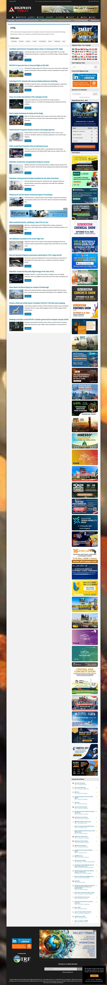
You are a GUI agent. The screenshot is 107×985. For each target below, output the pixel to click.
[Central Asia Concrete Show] (85, 670)
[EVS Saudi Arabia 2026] (85, 654)
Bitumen (93, 17)
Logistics (28, 41)
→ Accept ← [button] (94, 975)
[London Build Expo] (85, 605)
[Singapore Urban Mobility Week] (85, 523)
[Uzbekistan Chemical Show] (85, 228)
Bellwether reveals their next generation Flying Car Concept (29, 162)
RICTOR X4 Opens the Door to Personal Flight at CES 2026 (29, 65)
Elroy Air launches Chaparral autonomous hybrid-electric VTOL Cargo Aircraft (35, 255)
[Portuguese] (81, 56)
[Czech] (87, 49)
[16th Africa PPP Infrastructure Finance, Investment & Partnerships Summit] (85, 555)
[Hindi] (93, 51)
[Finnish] (79, 51)
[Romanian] (87, 56)
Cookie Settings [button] (91, 979)
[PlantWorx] (85, 768)
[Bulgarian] (79, 49)
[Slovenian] (96, 56)
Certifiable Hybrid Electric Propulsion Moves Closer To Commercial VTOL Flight (36, 49)
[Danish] (90, 49)
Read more (27, 60)
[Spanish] (73, 59)
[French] (81, 51)
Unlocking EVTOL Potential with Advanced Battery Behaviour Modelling (33, 81)
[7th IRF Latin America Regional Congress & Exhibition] (85, 212)
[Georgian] (84, 51)
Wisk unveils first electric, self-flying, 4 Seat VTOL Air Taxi (28, 222)
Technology (61, 17)
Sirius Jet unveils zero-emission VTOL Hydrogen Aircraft (28, 97)
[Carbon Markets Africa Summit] (85, 408)
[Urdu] (87, 59)
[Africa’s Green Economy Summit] (85, 686)
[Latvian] (90, 54)
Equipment (51, 17)
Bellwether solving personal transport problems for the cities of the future (34, 178)
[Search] (96, 67)
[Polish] (79, 56)
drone (64, 41)
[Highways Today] (20, 9)
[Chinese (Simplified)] (81, 49)
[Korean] (84, 54)
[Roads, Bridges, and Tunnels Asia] (85, 490)
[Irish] (76, 54)
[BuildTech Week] (85, 735)
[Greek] (90, 51)
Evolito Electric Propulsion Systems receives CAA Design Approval (31, 130)
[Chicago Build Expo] (85, 474)
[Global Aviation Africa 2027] (85, 719)
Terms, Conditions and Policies (55, 982)
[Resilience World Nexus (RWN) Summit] (85, 376)
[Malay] (93, 54)
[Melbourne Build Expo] (85, 621)
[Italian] (79, 54)
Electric (50, 41)
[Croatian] (84, 49)
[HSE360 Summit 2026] (85, 441)
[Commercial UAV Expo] (85, 163)
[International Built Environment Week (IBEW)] (85, 196)
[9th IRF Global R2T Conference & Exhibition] (85, 506)
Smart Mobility (42, 41)
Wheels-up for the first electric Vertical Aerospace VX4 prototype (30, 195)
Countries (41, 17)
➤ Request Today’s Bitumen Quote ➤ (85, 146)
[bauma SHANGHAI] (85, 588)
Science (35, 41)
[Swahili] (76, 59)
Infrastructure (22, 17)
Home (13, 17)
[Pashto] (76, 56)
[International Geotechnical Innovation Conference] (85, 425)
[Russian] (90, 56)
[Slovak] (93, 56)
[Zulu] (96, 59)
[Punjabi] (84, 56)
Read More (99, 979)
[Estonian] (73, 51)
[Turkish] (84, 59)
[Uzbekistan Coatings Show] (85, 310)
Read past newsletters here (85, 97)
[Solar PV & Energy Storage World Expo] (85, 261)
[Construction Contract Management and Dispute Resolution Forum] (85, 343)
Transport (71, 17)
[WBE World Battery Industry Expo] (85, 245)
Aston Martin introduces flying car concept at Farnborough (29, 287)
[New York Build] (85, 703)
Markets (32, 17)
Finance (85, 17)
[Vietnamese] (90, 59)
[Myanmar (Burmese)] (96, 54)
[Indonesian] (73, 54)
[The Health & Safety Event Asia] (85, 539)
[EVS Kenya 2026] (85, 637)
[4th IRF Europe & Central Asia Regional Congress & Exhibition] (85, 359)
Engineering (57, 41)
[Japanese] (81, 54)
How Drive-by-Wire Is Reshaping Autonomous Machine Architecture (77, 20)
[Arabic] (73, 49)
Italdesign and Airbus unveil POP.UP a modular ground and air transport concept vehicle (39, 319)
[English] (96, 49)
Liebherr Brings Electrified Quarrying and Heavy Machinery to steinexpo (45, 20)
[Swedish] (79, 59)
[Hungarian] (96, 51)
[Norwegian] (73, 56)
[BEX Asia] (85, 179)
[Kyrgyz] (87, 54)
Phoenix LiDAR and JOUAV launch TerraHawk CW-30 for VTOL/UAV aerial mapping (37, 303)
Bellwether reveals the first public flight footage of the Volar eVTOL (31, 271)
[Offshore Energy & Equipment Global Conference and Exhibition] (85, 572)
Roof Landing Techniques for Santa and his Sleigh (26, 113)
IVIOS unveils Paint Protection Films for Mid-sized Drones (28, 146)
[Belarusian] (76, 49)
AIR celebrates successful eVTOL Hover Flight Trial (26, 239)
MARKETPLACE (95, 20)
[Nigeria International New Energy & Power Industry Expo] (85, 278)
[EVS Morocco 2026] (85, 457)
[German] (87, 51)
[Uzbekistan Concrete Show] (85, 294)
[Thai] (81, 59)
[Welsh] (93, 59)
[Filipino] (76, 51)
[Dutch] (93, 49)
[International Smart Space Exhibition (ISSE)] (85, 327)
